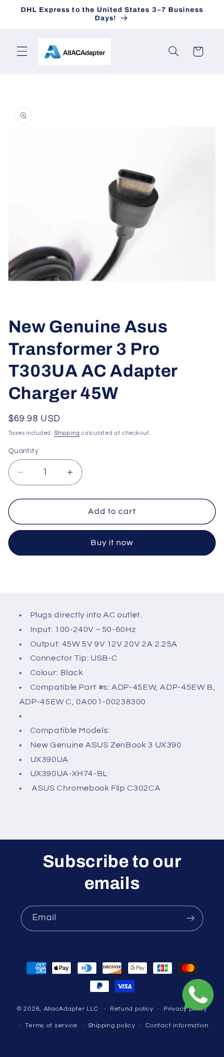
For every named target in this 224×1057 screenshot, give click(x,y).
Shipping (67, 433)
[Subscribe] (191, 918)
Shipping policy (111, 1025)
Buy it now (112, 542)
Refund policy (132, 1009)
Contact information (177, 1025)
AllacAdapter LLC (71, 1009)
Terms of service (51, 1025)
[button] (22, 51)
